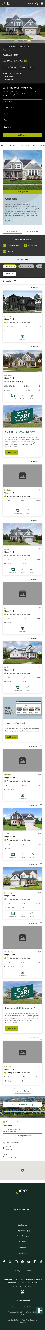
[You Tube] (28, 1261)
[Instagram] (16, 1261)
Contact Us (22, 1225)
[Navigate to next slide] (39, 301)
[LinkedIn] (35, 1261)
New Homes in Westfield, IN (22, 1307)
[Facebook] (4, 1261)
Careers (22, 1241)
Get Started (22, 134)
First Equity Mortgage (22, 1230)
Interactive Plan (22, 339)
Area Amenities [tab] (12, 231)
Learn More (11, 452)
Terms (28, 1270)
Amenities (13, 145)
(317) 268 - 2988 (11, 1157)
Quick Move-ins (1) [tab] (26, 266)
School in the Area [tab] (32, 231)
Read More (9, 221)
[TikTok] (41, 1261)
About (3, 145)
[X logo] (10, 1261)
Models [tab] (40, 266)
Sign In (30, 4)
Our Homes (25, 145)
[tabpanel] (22, 245)
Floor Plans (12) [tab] (10, 266)
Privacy (17, 1270)
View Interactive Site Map (22, 1104)
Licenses (22, 1252)
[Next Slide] (29, 40)
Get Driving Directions (22, 1135)
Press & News (23, 1236)
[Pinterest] (22, 1261)
